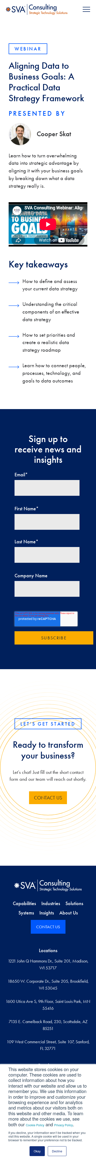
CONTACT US (48, 926)
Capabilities (24, 903)
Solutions (74, 903)
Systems (26, 912)
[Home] (47, 885)
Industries (50, 903)
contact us (48, 798)
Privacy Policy (63, 1125)
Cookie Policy (35, 1125)
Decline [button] (57, 1151)
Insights (46, 912)
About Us (68, 912)
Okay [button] (37, 1151)
